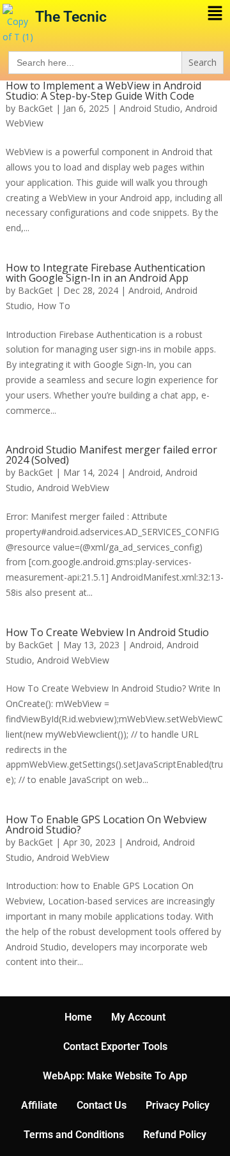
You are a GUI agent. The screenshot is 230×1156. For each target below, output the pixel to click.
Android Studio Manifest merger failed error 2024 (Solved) (111, 455)
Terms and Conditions (74, 1135)
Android (144, 290)
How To (53, 306)
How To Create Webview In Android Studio (107, 632)
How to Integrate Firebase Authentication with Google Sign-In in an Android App (105, 273)
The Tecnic (71, 17)
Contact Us (101, 1105)
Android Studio (149, 108)
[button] (182, 13)
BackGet (35, 108)
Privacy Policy (178, 1105)
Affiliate (39, 1105)
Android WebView (73, 488)
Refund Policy (174, 1135)
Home (78, 1017)
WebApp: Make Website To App (115, 1076)
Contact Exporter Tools (115, 1046)
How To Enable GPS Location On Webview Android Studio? (106, 824)
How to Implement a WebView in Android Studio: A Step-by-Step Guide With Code (103, 91)
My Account (138, 1017)
